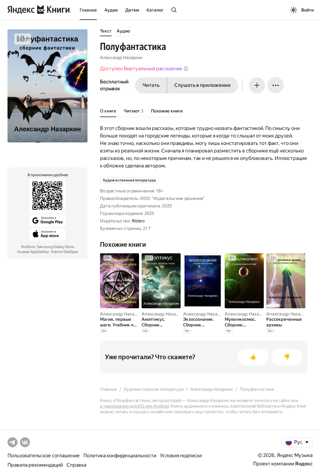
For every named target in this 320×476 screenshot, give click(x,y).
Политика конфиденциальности (119, 456)
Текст (106, 30)
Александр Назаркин (121, 57)
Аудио (111, 9)
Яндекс (303, 464)
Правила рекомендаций (35, 465)
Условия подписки (181, 456)
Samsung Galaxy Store (55, 247)
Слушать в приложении (202, 85)
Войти (307, 9)
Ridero (138, 220)
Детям (132, 9)
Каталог (155, 9)
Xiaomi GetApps (64, 252)
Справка (76, 465)
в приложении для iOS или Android (134, 406)
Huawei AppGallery (33, 252)
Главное (88, 9)
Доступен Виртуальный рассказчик (141, 69)
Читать (150, 85)
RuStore (28, 247)
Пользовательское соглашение (44, 456)
